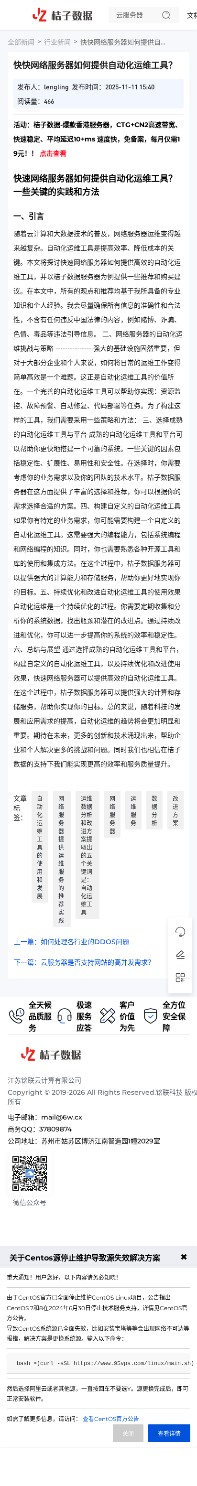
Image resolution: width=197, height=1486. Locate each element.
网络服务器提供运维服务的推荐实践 (61, 859)
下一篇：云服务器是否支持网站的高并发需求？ (84, 962)
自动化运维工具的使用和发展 (40, 847)
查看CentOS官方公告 (111, 1418)
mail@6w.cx (61, 1117)
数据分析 (154, 811)
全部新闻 (21, 42)
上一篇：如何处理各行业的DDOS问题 (71, 941)
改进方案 (175, 811)
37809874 (55, 1129)
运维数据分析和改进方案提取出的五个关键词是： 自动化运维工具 (86, 855)
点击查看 (53, 153)
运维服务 (133, 811)
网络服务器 (112, 815)
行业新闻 (57, 42)
